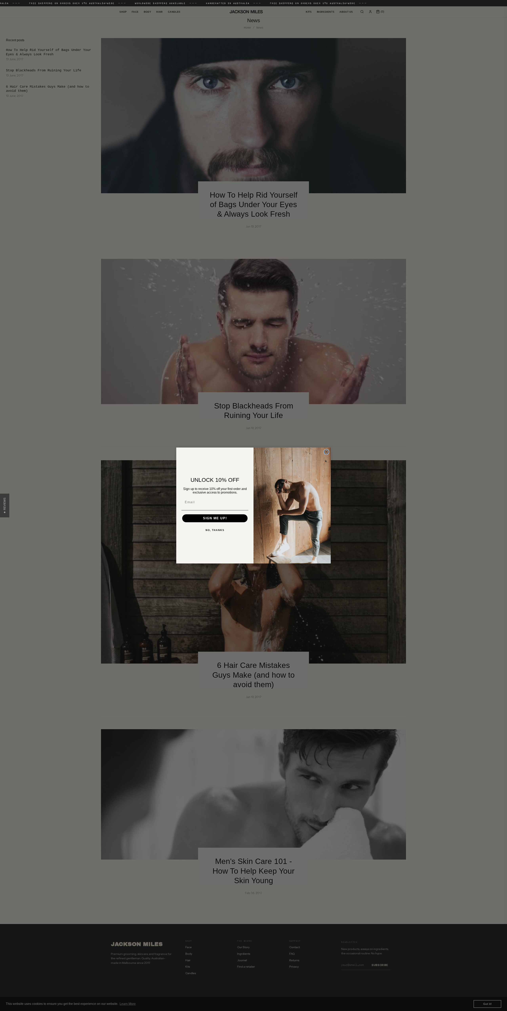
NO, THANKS (215, 530)
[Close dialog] (326, 452)
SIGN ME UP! (215, 518)
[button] (4, 505)
